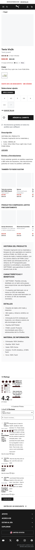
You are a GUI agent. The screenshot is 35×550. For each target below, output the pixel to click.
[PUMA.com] (17, 7)
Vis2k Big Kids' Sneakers (6, 424)
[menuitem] (3, 540)
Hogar (5, 12)
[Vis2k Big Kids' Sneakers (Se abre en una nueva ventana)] (2, 424)
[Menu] (3, 7)
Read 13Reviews (14, 55)
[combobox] (17, 412)
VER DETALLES (24, 2)
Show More (7, 499)
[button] (6, 385)
